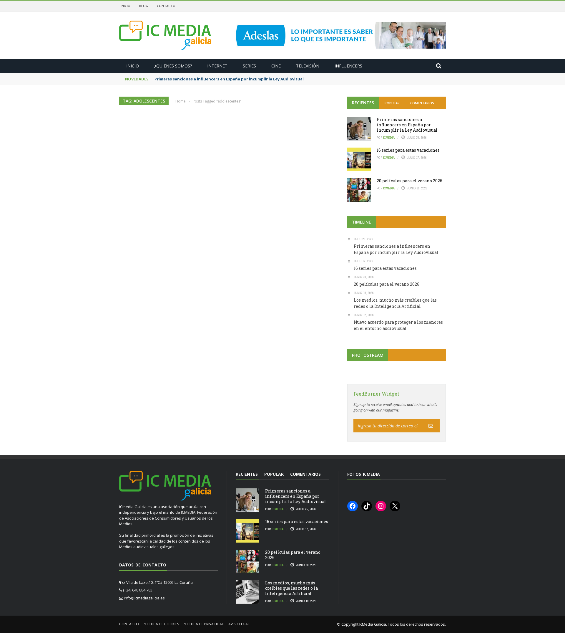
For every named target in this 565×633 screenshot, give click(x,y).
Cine (276, 66)
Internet (217, 66)
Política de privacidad (204, 624)
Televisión (307, 66)
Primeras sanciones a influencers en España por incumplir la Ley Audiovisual (229, 79)
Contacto (166, 6)
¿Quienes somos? (173, 66)
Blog (143, 6)
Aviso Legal (239, 624)
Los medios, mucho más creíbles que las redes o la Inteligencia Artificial (291, 588)
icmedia (389, 137)
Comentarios (422, 103)
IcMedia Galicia (372, 624)
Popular (392, 103)
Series (249, 66)
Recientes (363, 102)
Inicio (125, 6)
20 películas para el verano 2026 (409, 181)
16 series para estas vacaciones (408, 150)
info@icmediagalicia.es (144, 598)
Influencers (348, 66)
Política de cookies (161, 624)
